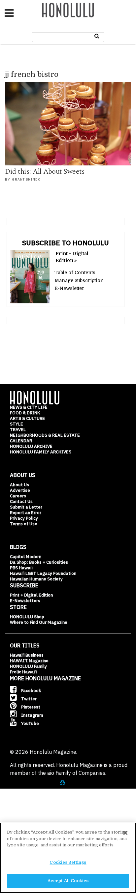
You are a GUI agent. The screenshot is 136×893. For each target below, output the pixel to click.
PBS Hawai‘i (21, 568)
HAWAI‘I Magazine (29, 661)
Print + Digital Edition (31, 595)
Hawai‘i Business (27, 655)
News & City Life (29, 407)
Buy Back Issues (35, 818)
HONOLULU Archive (31, 446)
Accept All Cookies (68, 880)
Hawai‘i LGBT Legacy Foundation (43, 573)
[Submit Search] (96, 36)
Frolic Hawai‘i (23, 672)
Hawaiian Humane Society (36, 579)
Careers (18, 496)
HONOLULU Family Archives (40, 452)
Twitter (28, 699)
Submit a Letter (26, 507)
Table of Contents (74, 272)
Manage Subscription (79, 280)
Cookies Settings (68, 862)
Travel (18, 429)
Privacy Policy (24, 518)
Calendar (21, 441)
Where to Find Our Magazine (38, 622)
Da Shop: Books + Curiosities (39, 562)
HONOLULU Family (28, 666)
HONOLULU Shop (27, 617)
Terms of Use (23, 524)
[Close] (125, 833)
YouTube (29, 723)
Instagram (31, 715)
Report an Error (25, 512)
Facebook (30, 690)
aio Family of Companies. (76, 773)
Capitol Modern (25, 556)
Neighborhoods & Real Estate (45, 435)
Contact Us (21, 501)
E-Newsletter (69, 288)
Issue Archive (32, 802)
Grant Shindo (26, 179)
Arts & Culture (27, 418)
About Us (19, 485)
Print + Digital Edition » (71, 257)
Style (16, 424)
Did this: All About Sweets (45, 171)
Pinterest (30, 707)
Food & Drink (25, 413)
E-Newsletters (25, 600)
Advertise (20, 490)
